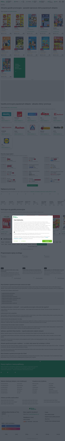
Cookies (20, 238)
